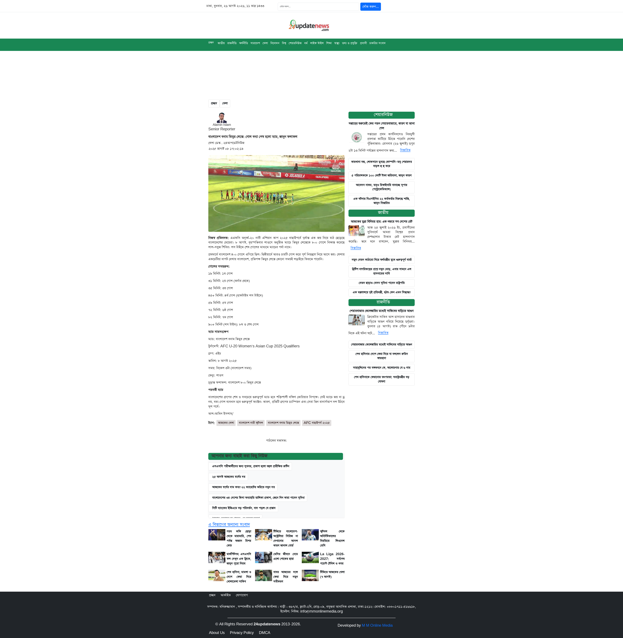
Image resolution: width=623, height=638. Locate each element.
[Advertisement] (311, 75)
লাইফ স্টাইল (317, 43)
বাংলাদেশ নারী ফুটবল (251, 423)
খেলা (265, 43)
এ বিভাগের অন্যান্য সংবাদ (229, 525)
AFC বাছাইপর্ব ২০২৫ (317, 423)
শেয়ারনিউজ (295, 43)
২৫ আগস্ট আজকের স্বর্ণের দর (228, 477)
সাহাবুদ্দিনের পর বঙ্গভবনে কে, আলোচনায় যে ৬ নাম (381, 368)
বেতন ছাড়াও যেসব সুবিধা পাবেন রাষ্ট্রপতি (382, 283)
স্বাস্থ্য (336, 43)
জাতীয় (383, 213)
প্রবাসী (363, 43)
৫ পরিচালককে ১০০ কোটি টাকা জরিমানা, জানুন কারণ (382, 175)
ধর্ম (306, 43)
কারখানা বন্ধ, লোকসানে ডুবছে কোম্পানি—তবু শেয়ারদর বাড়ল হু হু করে (381, 164)
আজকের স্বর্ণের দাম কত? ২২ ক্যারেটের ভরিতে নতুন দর (243, 487)
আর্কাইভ (226, 595)
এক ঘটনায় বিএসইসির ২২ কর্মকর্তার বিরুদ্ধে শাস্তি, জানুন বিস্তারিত (381, 201)
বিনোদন (274, 43)
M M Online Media (377, 625)
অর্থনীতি (243, 43)
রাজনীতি (232, 43)
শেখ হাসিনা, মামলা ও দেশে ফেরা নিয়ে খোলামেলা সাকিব (239, 577)
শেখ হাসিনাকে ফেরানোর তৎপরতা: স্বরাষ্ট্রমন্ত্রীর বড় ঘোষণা (381, 379)
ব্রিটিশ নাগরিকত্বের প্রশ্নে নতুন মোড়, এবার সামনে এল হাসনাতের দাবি (381, 271)
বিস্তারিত (405, 150)
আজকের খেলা (226, 423)
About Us (217, 633)
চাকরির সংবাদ (377, 43)
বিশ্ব (284, 43)
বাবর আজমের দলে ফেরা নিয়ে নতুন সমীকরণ (285, 577)
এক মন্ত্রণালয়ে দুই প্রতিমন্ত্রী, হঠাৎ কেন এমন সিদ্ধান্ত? (381, 292)
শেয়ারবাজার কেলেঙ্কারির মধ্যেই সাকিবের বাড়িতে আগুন (382, 311)
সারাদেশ (255, 43)
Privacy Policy (242, 633)
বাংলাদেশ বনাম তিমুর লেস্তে (283, 423)
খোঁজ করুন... (370, 6)
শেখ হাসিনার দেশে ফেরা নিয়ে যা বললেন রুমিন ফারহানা (381, 356)
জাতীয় (221, 43)
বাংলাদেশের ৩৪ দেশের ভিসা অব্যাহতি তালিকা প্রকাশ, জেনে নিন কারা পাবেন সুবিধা (258, 498)
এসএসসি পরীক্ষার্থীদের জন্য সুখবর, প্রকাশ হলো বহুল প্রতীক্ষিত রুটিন (250, 466)
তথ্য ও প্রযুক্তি (349, 43)
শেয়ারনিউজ (383, 115)
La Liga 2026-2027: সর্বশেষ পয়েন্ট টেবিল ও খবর (332, 559)
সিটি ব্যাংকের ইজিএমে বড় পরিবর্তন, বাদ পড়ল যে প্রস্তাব (243, 508)
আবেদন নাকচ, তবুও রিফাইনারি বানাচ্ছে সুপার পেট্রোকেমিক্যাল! (381, 187)
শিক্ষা (329, 43)
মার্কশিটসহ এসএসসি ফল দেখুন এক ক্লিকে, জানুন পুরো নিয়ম (239, 559)
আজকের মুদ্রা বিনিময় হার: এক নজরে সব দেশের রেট (381, 221)
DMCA (264, 633)
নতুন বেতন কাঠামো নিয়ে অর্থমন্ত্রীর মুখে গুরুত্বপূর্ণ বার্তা (382, 260)
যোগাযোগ (242, 595)
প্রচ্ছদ (211, 42)
